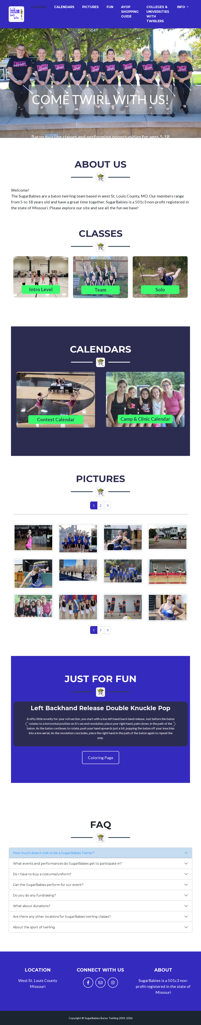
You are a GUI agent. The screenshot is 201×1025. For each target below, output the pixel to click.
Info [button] (181, 7)
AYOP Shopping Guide (130, 11)
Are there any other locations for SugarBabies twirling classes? (62, 916)
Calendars (64, 7)
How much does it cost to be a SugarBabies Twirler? (53, 853)
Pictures (90, 7)
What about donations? (31, 906)
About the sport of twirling (34, 927)
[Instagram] (113, 982)
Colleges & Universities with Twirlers (157, 14)
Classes (38, 7)
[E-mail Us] (100, 982)
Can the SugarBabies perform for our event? (48, 885)
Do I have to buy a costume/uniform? (42, 874)
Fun (110, 7)
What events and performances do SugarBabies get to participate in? (67, 863)
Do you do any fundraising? (34, 895)
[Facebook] (88, 982)
